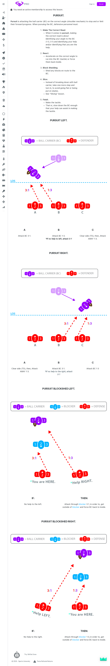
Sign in (92, 4)
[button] (103, 659)
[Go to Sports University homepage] (22, 3)
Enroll (101, 4)
